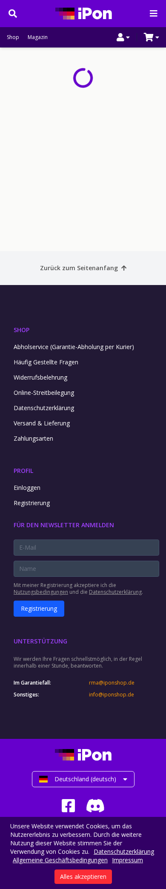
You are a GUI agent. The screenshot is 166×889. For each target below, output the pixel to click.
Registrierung (32, 503)
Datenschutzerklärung (44, 408)
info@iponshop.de (111, 694)
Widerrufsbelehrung (40, 377)
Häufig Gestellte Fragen (46, 362)
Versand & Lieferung (42, 423)
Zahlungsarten (33, 438)
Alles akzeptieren (83, 876)
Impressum (127, 860)
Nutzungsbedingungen (41, 591)
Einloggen (27, 488)
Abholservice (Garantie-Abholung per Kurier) (74, 347)
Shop (13, 37)
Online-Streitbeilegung (44, 393)
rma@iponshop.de (112, 682)
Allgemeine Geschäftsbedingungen (60, 860)
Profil (23, 471)
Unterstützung (40, 641)
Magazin (38, 37)
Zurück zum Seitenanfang (79, 268)
